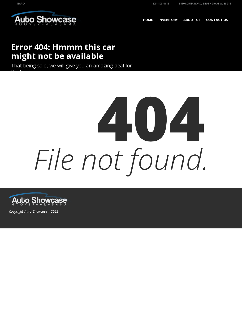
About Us (191, 19)
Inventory (168, 19)
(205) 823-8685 (160, 3)
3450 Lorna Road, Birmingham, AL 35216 (204, 3)
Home (148, 19)
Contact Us (217, 19)
